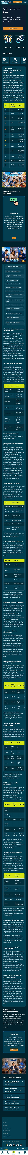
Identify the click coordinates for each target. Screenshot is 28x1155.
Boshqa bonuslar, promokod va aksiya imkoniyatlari (14, 295)
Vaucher (14, 1154)
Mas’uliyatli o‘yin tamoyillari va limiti (13, 313)
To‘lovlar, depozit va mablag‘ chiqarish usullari (14, 300)
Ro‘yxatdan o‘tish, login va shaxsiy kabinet (13, 276)
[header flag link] (10, 2)
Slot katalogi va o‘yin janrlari (12, 280)
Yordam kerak (14, 1049)
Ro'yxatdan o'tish (17, 2)
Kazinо (7, 1153)
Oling (14, 238)
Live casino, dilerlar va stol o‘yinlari (13, 287)
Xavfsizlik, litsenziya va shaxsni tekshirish (12, 309)
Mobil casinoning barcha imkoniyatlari (14, 305)
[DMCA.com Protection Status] (7, 1145)
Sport (2, 1153)
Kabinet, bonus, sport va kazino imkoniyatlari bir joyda (13, 323)
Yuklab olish (21, 1148)
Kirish (25, 2)
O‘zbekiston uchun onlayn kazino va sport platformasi (14, 267)
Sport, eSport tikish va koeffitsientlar (14, 291)
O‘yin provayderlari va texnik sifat (13, 283)
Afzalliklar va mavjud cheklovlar (13, 271)
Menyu (24, 1153)
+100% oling (13, 28)
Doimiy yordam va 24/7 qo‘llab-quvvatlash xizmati (12, 318)
